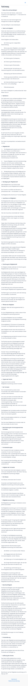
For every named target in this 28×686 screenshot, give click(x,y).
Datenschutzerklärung (14, 681)
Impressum (14, 679)
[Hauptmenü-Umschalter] (25, 2)
